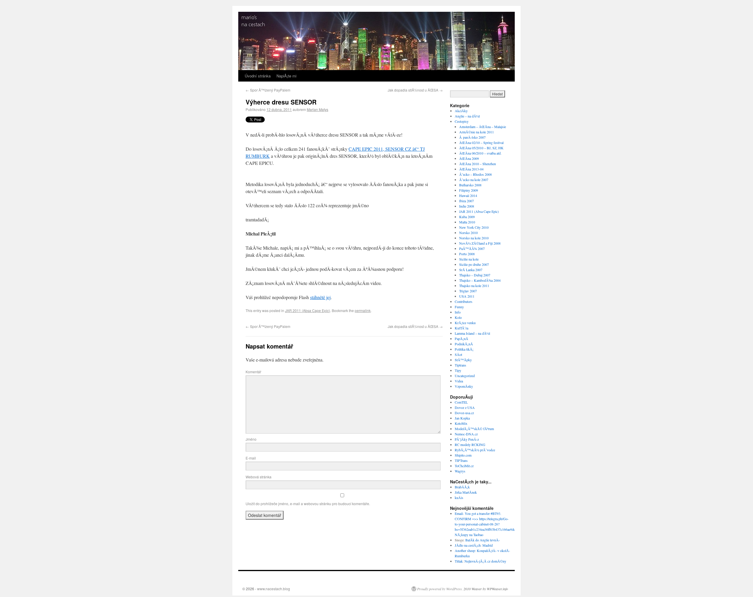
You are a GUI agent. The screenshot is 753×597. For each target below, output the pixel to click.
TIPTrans (461, 460)
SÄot (458, 354)
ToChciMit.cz (464, 465)
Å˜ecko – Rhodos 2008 (475, 174)
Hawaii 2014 (468, 195)
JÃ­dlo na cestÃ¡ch (468, 545)
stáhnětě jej (320, 297)
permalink (363, 310)
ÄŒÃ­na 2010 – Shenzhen (477, 163)
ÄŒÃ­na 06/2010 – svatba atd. (480, 153)
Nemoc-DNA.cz (466, 434)
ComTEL (461, 402)
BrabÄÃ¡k (462, 487)
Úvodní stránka (258, 76)
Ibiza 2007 (466, 200)
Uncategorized (465, 375)
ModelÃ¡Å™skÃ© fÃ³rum (474, 428)
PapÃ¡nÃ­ (461, 338)
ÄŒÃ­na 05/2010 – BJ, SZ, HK (481, 147)
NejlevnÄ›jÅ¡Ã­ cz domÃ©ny (485, 561)
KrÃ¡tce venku (465, 322)
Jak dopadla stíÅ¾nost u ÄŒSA (415, 89)
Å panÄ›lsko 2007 (472, 137)
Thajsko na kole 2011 (474, 285)
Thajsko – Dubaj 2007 (474, 275)
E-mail (251, 457)
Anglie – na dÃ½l (467, 116)
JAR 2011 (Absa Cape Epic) (307, 310)
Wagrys (460, 471)
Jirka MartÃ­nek (466, 492)
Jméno (251, 439)
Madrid (487, 545)
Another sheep (465, 550)
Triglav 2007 (468, 290)
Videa (459, 381)
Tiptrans (460, 365)
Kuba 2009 (467, 216)
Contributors (463, 301)
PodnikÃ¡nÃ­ (464, 343)
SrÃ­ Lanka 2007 (470, 269)
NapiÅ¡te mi (286, 76)
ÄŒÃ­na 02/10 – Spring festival (481, 142)
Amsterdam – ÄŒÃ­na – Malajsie (482, 126)
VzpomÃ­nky (464, 386)
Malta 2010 (467, 222)
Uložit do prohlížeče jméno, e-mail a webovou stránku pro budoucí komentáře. (308, 503)
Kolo (458, 317)
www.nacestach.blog (273, 588)
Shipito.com (463, 455)
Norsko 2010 (468, 232)
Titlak (459, 561)
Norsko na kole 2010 (474, 238)
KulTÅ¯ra (461, 328)
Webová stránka (258, 476)
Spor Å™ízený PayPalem (268, 89)
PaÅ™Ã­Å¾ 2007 (472, 248)
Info (458, 312)
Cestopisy (462, 121)
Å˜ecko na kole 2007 (473, 179)
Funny (459, 306)
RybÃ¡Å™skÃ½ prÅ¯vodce (475, 449)
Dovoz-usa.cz (464, 412)
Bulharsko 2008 (470, 185)
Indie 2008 (466, 206)
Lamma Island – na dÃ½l (472, 333)
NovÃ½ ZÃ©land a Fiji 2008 (480, 243)
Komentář (253, 371)
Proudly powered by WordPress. (440, 588)
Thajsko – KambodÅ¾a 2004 (480, 280)
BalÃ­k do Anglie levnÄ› (482, 540)
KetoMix (461, 423)
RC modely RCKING (470, 444)
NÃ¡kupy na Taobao (469, 534)
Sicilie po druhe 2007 (474, 264)
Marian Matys (317, 109)
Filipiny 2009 (468, 190)
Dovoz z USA (465, 407)
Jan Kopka (462, 418)
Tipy (458, 370)
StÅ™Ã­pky (463, 359)
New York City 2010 (474, 227)
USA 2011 (466, 296)
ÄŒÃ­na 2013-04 (471, 169)
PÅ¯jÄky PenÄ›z (467, 439)
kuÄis (459, 497)
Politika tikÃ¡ (464, 349)
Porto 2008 (467, 253)
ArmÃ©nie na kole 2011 (476, 132)
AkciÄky (461, 110)
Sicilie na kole (469, 259)
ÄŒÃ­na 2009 (469, 158)
